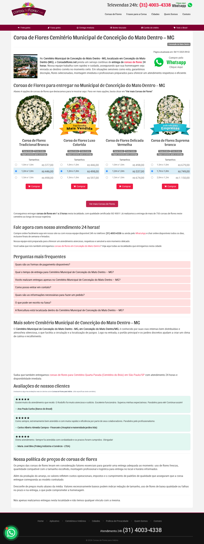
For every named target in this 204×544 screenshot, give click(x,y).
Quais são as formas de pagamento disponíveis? (42, 264)
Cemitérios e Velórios (75, 520)
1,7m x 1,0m (163, 171)
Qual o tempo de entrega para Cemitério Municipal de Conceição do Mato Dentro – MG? (64, 272)
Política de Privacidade (117, 520)
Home (41, 520)
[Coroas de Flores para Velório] (28, 9)
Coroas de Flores (113, 14)
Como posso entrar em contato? (33, 287)
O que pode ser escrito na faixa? (33, 302)
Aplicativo (54, 520)
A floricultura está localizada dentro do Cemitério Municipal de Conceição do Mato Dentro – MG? (69, 310)
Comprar (35, 186)
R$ (47, 165)
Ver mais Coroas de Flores (102, 203)
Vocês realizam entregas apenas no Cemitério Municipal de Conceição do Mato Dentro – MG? (67, 279)
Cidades (155, 14)
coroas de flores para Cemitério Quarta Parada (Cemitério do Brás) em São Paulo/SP (97, 375)
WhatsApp (140, 233)
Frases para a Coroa (136, 14)
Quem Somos (171, 14)
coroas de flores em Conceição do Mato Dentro (77, 246)
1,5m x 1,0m (27, 177)
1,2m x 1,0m (27, 171)
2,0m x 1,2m (163, 177)
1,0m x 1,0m (27, 164)
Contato (186, 14)
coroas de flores (133, 62)
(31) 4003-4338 (155, 5)
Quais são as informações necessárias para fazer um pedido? (50, 295)
